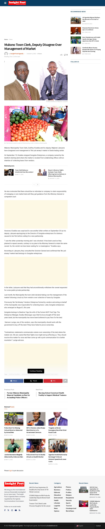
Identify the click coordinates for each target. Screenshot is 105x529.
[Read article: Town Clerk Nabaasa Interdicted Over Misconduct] (9, 172)
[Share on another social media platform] (65, 381)
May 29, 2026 (31, 435)
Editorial (57, 492)
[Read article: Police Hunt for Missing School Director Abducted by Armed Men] (13, 419)
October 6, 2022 (31, 53)
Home (6, 39)
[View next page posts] (37, 184)
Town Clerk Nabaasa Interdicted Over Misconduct (24, 171)
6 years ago (87, 32)
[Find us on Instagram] (12, 510)
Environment (58, 498)
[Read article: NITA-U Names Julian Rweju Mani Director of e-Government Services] (36, 419)
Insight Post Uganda (16, 53)
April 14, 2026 (53, 464)
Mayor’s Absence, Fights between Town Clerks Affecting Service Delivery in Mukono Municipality (57, 173)
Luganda (57, 506)
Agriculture (58, 487)
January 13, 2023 (54, 178)
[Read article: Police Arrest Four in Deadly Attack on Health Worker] (36, 445)
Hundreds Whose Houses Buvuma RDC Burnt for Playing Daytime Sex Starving (91, 49)
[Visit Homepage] (17, 3)
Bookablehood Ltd (52, 525)
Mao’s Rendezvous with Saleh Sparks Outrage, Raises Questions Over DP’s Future (91, 39)
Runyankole (70, 498)
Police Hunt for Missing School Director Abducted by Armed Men (13, 430)
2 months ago (87, 24)
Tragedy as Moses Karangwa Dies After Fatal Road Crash (57, 430)
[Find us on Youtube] (16, 510)
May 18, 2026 (53, 435)
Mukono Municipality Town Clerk (47, 374)
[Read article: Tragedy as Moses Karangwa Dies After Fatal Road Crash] (58, 419)
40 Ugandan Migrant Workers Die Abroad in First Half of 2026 (91, 19)
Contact (98, 526)
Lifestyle (57, 503)
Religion (69, 495)
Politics (68, 490)
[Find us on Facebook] (4, 510)
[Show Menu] (5, 3)
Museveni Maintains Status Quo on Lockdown (90, 29)
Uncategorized (71, 508)
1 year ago (86, 43)
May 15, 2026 (9, 459)
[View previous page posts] (34, 184)
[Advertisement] (36, 24)
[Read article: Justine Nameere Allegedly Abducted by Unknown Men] (13, 445)
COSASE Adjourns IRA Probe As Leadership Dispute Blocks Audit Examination (39, 498)
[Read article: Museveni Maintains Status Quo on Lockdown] (76, 30)
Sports (68, 503)
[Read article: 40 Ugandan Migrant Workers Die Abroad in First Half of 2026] (76, 20)
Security (69, 500)
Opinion (56, 511)
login (10, 470)
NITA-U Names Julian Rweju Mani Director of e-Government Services (35, 430)
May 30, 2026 (9, 435)
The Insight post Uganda (16, 525)
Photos (68, 487)
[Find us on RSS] (19, 510)
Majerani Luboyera (28, 374)
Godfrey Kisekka (14, 374)
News (11, 39)
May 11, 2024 (19, 174)
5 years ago (87, 54)
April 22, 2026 (31, 459)
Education (57, 495)
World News (70, 511)
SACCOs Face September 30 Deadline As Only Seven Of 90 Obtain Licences (38, 490)
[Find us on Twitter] (8, 510)
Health (56, 500)
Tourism (69, 506)
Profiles (68, 492)
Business (57, 490)
